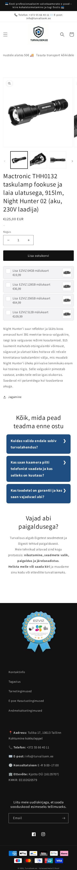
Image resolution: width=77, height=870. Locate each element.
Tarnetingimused (20, 691)
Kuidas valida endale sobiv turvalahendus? (34, 444)
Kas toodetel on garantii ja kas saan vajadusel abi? (36, 493)
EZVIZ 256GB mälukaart (31, 298)
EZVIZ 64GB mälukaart (31, 270)
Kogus (7, 232)
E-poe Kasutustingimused (26, 701)
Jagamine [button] (15, 397)
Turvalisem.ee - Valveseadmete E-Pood (42, 868)
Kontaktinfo (17, 672)
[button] (5, 34)
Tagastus (15, 681)
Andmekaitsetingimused (25, 710)
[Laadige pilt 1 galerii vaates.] (19, 159)
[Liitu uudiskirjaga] (63, 818)
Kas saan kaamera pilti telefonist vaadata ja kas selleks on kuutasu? (32, 469)
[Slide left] (4, 161)
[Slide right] (72, 161)
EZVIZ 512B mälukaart (30, 312)
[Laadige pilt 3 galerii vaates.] (57, 159)
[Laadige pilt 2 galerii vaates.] (38, 159)
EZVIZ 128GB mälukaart (31, 284)
